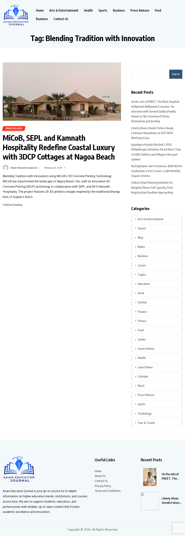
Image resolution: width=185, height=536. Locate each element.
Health (88, 10)
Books (141, 247)
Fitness (142, 321)
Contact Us (60, 18)
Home (40, 10)
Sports (102, 10)
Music (141, 385)
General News (146, 348)
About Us (100, 476)
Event (141, 293)
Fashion (142, 302)
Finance (142, 311)
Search (176, 74)
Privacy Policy (103, 486)
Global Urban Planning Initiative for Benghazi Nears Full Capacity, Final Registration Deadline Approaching (152, 187)
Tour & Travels (146, 423)
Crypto (142, 274)
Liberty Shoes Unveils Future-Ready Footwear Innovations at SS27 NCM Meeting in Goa (152, 133)
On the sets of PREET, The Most (170, 476)
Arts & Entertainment (63, 10)
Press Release (139, 10)
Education (144, 284)
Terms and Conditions (108, 491)
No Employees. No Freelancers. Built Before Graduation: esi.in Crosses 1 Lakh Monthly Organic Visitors (156, 171)
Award (142, 228)
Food (158, 10)
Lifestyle (143, 376)
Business (119, 10)
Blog (140, 237)
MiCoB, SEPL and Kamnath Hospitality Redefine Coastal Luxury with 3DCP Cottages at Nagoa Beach (59, 147)
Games (142, 339)
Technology (144, 413)
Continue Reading (13, 204)
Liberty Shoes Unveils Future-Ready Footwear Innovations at (172, 501)
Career (142, 265)
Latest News (145, 367)
